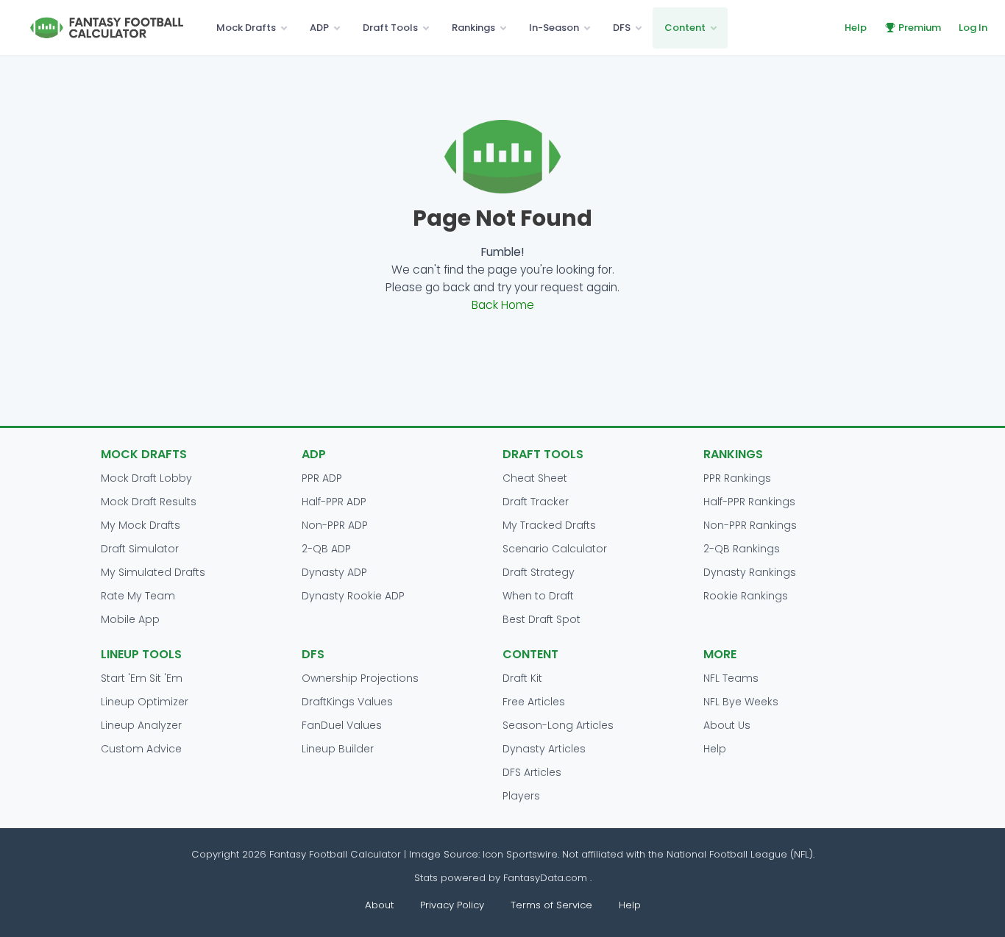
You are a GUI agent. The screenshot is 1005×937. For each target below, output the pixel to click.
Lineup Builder (338, 748)
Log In (973, 28)
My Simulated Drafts (153, 572)
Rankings (473, 28)
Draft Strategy (538, 572)
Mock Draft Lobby (146, 478)
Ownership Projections (360, 678)
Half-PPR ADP (334, 501)
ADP (319, 28)
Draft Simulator (140, 548)
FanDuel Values (342, 725)
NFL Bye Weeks (740, 701)
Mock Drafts (246, 28)
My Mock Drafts (140, 525)
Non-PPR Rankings (750, 525)
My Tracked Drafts (549, 525)
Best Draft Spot (541, 619)
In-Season (554, 28)
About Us (726, 725)
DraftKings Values (347, 701)
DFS (622, 28)
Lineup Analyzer (141, 725)
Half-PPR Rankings (749, 501)
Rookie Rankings (745, 595)
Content (685, 28)
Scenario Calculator (554, 548)
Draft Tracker (535, 501)
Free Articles (533, 701)
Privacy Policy (452, 905)
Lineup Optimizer (144, 701)
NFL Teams (731, 678)
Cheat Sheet (534, 478)
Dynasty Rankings (749, 572)
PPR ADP (322, 478)
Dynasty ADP (334, 572)
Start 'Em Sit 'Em (141, 678)
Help (856, 28)
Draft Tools (390, 28)
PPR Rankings (737, 478)
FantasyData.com (546, 878)
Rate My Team (138, 595)
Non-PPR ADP (335, 525)
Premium (919, 28)
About (379, 905)
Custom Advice (141, 748)
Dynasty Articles (544, 748)
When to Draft (538, 595)
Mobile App (130, 619)
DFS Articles (531, 772)
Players (521, 795)
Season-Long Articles (558, 725)
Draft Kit (522, 678)
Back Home (503, 305)
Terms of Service (551, 905)
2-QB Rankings (741, 548)
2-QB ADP (326, 548)
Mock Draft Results (148, 501)
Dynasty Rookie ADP (353, 595)
